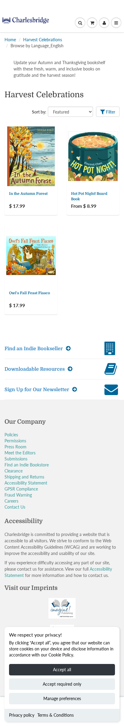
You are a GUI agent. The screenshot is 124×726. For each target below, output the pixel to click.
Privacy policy (21, 715)
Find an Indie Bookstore (27, 464)
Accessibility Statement (26, 482)
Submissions (16, 458)
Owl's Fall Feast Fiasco (29, 293)
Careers (11, 500)
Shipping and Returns (24, 476)
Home (10, 39)
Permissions (15, 440)
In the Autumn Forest (28, 194)
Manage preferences (62, 698)
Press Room (15, 446)
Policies (11, 434)
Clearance (14, 470)
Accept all (62, 669)
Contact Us (15, 506)
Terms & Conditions (55, 715)
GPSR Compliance (21, 488)
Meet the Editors (20, 452)
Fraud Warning (18, 494)
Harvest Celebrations (42, 39)
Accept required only (62, 684)
